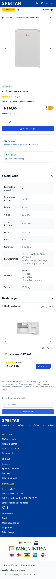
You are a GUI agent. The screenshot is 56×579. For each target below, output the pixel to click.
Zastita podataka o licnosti (13, 570)
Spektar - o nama (10, 468)
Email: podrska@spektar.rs (15, 502)
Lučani (51, 425)
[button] (42, 3)
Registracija (8, 527)
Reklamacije (8, 453)
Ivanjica (5, 425)
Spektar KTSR (12, 574)
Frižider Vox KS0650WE (18, 354)
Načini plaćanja (9, 443)
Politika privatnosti (27, 565)
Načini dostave (9, 439)
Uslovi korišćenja (10, 448)
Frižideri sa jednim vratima (27, 17)
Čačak (36, 425)
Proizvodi (10, 9)
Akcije (23, 9)
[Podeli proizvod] (51, 17)
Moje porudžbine (10, 522)
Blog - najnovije (9, 477)
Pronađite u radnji (16, 158)
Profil (4, 518)
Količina (5, 113)
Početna (8, 17)
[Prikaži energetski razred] (50, 108)
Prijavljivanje (8, 532)
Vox (9, 101)
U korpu (44, 366)
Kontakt (6, 473)
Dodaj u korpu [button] (29, 128)
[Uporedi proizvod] (4, 121)
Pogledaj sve (44, 306)
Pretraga (49, 9)
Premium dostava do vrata (15, 144)
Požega (21, 425)
